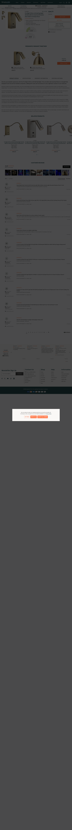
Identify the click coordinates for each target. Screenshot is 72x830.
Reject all (33, 416)
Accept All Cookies (42, 416)
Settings (27, 416)
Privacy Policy (48, 413)
